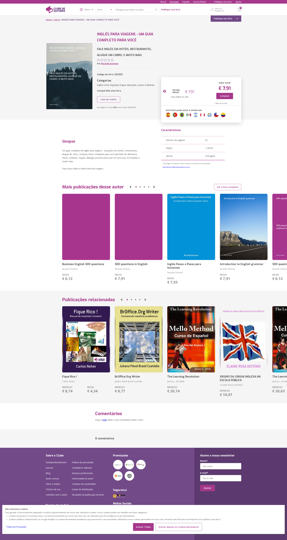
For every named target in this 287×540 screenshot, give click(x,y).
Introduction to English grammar (241, 264)
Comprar (224, 95)
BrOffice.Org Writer (127, 376)
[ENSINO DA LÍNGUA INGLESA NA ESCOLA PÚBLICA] (244, 339)
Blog (48, 473)
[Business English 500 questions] (86, 227)
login (104, 419)
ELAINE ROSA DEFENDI (231, 385)
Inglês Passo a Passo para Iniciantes (184, 266)
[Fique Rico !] (86, 339)
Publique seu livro (223, 1)
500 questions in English (131, 264)
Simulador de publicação (88, 494)
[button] (130, 187)
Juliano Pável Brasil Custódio (128, 381)
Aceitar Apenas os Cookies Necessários (178, 526)
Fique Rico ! (69, 376)
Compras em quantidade (84, 483)
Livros (57, 19)
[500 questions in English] (138, 227)
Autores (49, 467)
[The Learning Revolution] (191, 339)
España (186, 1)
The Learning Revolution (183, 376)
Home (49, 19)
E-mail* (204, 473)
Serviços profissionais (82, 473)
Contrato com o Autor (56, 494)
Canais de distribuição (82, 489)
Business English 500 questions (83, 264)
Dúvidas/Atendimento (56, 462)
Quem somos (52, 478)
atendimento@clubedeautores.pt (176, 167)
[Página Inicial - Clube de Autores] (55, 10)
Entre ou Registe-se (219, 9)
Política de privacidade (82, 462)
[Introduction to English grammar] (244, 227)
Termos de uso (53, 489)
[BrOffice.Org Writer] (138, 339)
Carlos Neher (68, 381)
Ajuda (238, 1)
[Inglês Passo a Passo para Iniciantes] (191, 227)
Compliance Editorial (82, 467)
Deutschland (199, 1)
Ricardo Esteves (109, 63)
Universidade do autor (82, 478)
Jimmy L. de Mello (175, 381)
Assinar (207, 488)
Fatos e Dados (53, 483)
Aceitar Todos (143, 526)
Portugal (174, 1)
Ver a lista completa (227, 187)
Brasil (163, 1)
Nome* (204, 461)
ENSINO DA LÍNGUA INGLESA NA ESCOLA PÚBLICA (240, 378)
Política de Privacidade (16, 527)
